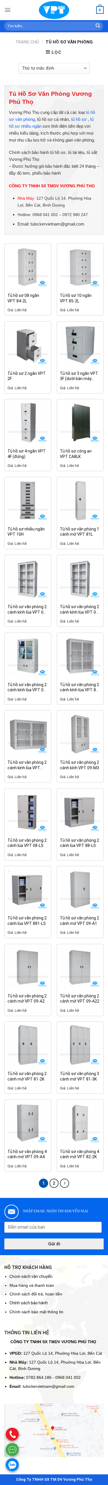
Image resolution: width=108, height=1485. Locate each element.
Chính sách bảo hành (29, 1303)
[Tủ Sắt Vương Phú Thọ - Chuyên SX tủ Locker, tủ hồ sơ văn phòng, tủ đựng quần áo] (54, 10)
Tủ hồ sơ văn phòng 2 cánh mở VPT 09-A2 (27, 998)
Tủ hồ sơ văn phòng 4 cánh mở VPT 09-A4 (27, 1154)
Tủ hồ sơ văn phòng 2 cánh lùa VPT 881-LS (27, 920)
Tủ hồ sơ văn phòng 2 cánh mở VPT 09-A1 (79, 920)
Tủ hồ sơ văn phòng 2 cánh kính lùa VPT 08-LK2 (80, 609)
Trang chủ (27, 42)
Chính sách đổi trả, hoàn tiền (36, 1294)
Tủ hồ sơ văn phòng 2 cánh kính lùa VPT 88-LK (80, 687)
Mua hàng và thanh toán (32, 1285)
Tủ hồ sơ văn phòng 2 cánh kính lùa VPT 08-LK (27, 609)
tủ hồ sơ (79, 119)
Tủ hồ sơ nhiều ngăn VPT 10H (26, 532)
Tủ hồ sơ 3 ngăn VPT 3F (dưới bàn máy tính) (79, 376)
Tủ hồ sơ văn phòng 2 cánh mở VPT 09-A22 (79, 998)
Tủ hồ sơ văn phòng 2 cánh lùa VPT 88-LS (79, 843)
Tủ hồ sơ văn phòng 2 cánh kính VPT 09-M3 (79, 765)
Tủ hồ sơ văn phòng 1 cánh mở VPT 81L (79, 532)
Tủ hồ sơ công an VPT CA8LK (76, 454)
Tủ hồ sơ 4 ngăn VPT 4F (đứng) (26, 454)
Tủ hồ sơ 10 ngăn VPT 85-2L (76, 298)
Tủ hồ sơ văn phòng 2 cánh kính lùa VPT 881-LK (27, 765)
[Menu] (7, 10)
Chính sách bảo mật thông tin (36, 1312)
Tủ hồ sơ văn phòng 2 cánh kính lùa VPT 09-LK (27, 687)
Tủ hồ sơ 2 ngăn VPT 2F (26, 376)
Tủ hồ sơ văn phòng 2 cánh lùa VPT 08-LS (27, 843)
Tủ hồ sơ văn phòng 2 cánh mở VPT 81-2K (27, 1076)
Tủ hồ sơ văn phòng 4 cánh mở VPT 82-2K (79, 1154)
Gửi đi (54, 1244)
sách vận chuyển (31, 1276)
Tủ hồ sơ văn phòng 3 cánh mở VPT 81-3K (79, 1076)
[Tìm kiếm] (98, 26)
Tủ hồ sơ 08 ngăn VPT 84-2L (23, 298)
